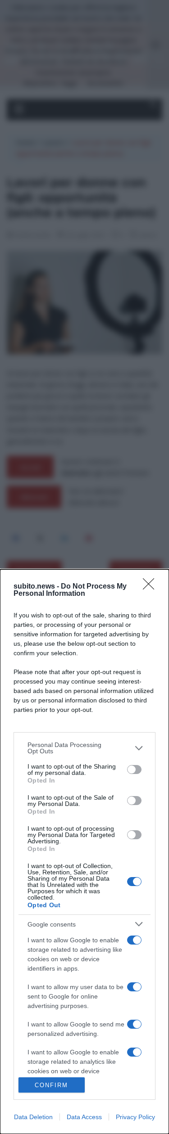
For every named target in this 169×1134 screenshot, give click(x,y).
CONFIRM (51, 1085)
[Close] (151, 586)
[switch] (134, 769)
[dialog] (84, 851)
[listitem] (84, 748)
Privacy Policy (135, 1116)
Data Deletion (33, 1116)
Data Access (84, 1116)
